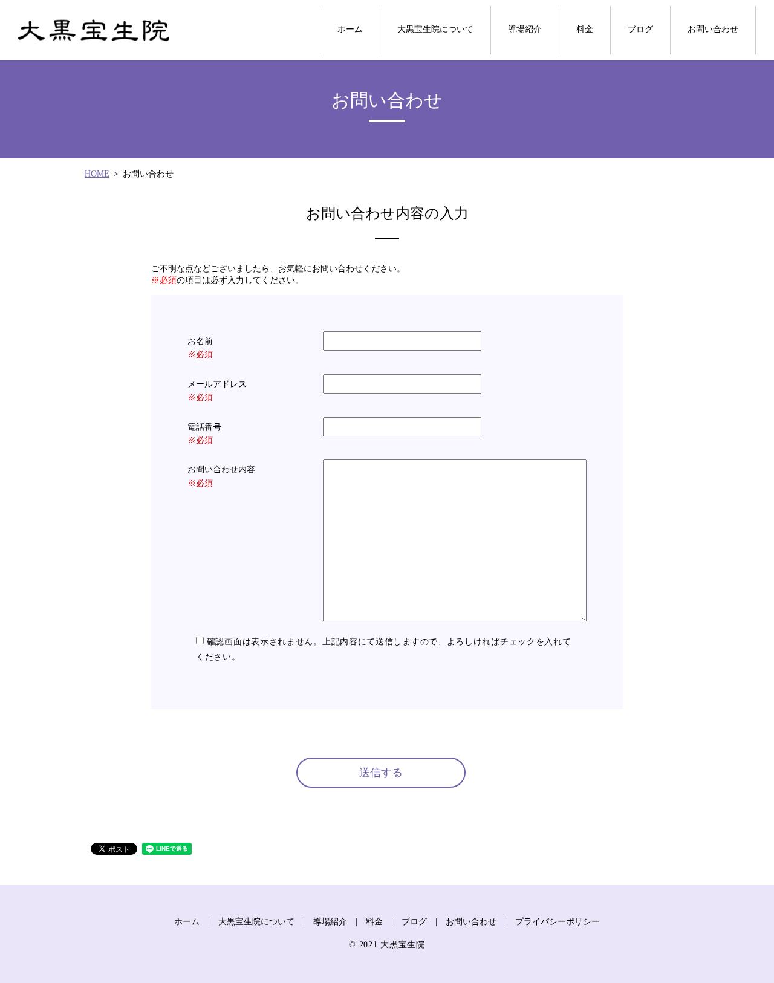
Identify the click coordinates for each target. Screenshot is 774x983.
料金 (584, 29)
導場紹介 (525, 29)
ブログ (640, 29)
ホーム (350, 29)
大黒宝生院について (435, 29)
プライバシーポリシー (557, 921)
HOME (97, 173)
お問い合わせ (713, 29)
